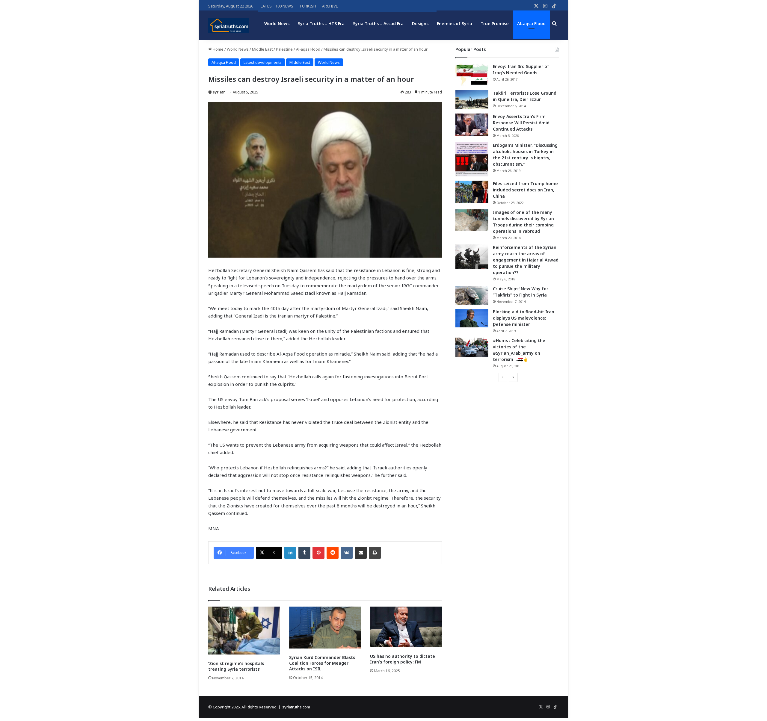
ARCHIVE (330, 6)
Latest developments (263, 62)
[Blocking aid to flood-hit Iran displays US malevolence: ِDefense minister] (471, 318)
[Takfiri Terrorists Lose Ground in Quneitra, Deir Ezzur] (471, 99)
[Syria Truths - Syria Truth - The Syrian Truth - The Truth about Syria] (228, 25)
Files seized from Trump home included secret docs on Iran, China (525, 190)
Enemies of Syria (454, 23)
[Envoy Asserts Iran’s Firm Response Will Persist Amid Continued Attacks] (471, 125)
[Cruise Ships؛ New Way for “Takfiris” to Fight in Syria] (471, 295)
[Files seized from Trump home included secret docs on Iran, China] (471, 192)
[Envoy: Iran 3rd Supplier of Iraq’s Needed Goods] (471, 75)
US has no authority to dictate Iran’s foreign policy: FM (402, 659)
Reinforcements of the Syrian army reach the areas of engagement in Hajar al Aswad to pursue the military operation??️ (525, 259)
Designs (420, 23)
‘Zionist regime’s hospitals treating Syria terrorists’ (236, 666)
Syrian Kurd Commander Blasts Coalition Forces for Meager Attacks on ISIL (322, 663)
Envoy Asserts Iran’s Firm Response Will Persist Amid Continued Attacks (521, 123)
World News (276, 23)
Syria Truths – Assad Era (378, 23)
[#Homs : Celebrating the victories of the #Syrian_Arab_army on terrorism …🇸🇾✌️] (471, 347)
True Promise (495, 23)
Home (218, 49)
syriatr (219, 92)
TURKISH (307, 6)
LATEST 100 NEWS (277, 6)
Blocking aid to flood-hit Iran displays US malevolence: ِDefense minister (523, 318)
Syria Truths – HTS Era (321, 23)
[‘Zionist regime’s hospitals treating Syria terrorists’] (244, 631)
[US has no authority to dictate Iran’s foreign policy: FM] (406, 627)
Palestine (284, 49)
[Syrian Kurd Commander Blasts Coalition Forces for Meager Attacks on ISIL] (325, 628)
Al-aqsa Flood (531, 23)
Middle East (262, 49)
